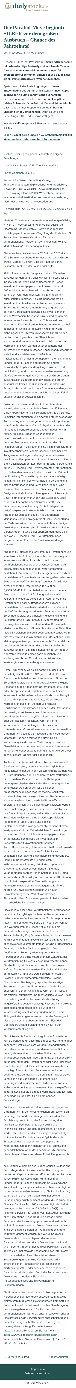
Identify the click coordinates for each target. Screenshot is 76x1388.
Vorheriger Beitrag (16, 1357)
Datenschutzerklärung (38, 1373)
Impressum (38, 1369)
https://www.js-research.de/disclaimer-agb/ (30, 1334)
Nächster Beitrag (60, 1357)
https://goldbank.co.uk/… (20, 173)
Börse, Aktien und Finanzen (37, 10)
